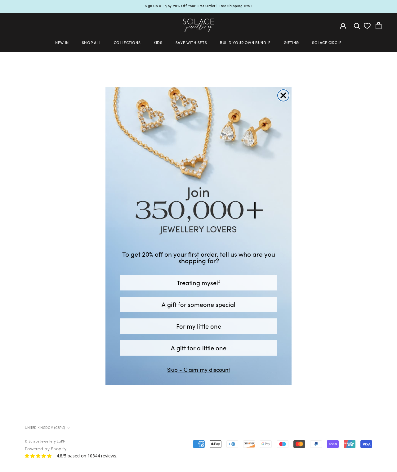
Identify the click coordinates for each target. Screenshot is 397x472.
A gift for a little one (198, 348)
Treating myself (198, 282)
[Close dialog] (283, 95)
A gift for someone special (198, 304)
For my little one (198, 326)
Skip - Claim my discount (198, 369)
